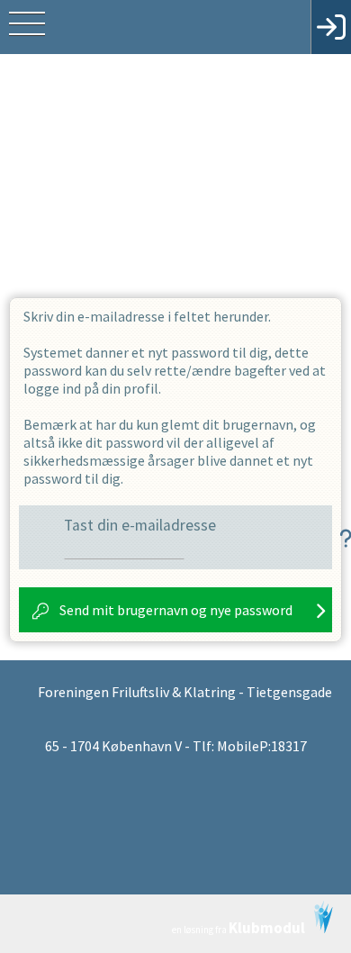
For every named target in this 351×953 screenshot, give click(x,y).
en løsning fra (238, 928)
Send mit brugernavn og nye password (175, 610)
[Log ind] (330, 27)
